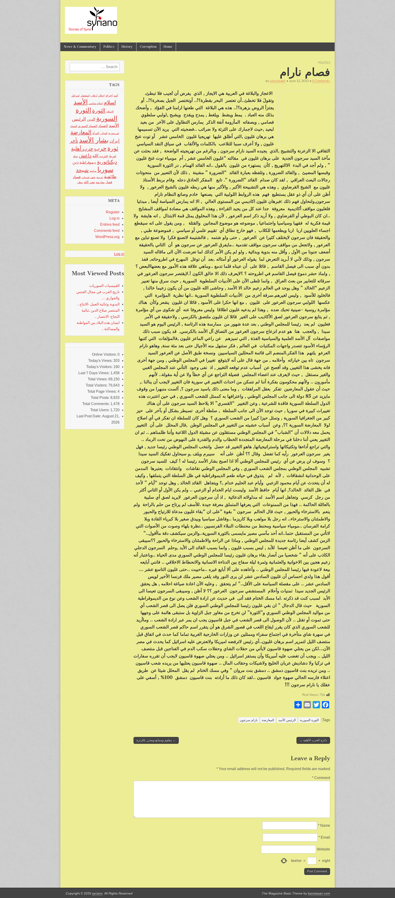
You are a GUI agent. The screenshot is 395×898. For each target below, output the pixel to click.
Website (323, 849)
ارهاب (94, 95)
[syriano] (91, 18)
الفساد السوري (87, 126)
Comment (321, 778)
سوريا (105, 169)
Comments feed (107, 231)
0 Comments (321, 81)
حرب (100, 148)
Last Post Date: (89, 416)
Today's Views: (100, 361)
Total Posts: (100, 398)
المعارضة (268, 720)
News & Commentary (80, 47)
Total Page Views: (102, 391)
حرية (112, 156)
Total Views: (98, 379)
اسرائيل (76, 95)
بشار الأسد (94, 140)
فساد (77, 177)
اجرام (109, 95)
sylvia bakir (278, 81)
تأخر (74, 140)
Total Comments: (96, 404)
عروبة (99, 177)
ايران (114, 140)
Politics (109, 47)
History (127, 47)
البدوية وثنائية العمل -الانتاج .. (98, 304)
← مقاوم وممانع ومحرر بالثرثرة (156, 740)
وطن (80, 182)
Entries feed (110, 224)
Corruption (148, 47)
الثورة (98, 110)
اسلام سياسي (96, 103)
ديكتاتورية (107, 162)
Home (168, 47)
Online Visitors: (104, 354)
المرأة (95, 133)
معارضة (100, 182)
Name (324, 825)
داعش (85, 155)
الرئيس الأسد (287, 720)
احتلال (101, 95)
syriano (97, 893)
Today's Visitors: (99, 367)
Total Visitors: (97, 385)
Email (324, 837)
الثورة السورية (309, 720)
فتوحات (85, 177)
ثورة (112, 148)
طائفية (110, 176)
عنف (93, 177)
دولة (75, 156)
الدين (91, 119)
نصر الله (89, 182)
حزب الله (100, 155)
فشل (108, 182)
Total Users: (100, 410)
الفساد (103, 126)
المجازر (103, 133)
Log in (114, 218)
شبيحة (82, 170)
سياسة (93, 171)
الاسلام (110, 111)
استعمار (85, 95)
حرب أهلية (82, 148)
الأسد (81, 102)
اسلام (110, 102)
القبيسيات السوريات (104, 286)
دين (75, 162)
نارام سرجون (249, 720)
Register (113, 212)
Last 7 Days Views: (94, 373)
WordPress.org (107, 237)
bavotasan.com (319, 893)
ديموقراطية (88, 162)
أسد (116, 95)
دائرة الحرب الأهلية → (313, 740)
